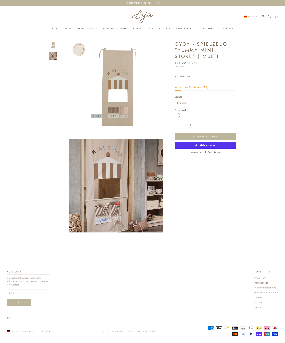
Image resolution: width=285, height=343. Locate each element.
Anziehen (164, 28)
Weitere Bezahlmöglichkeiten (205, 152)
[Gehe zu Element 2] (53, 56)
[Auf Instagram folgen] (8, 317)
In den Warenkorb (205, 136)
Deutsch (45, 331)
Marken (137, 28)
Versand (258, 307)
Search (258, 297)
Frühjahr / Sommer (115, 28)
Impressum (260, 277)
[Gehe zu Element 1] (53, 45)
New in (67, 28)
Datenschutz (261, 282)
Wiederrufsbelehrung (265, 287)
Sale (54, 28)
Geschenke (226, 28)
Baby (150, 28)
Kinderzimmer (205, 28)
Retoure (258, 302)
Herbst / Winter (87, 28)
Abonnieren (19, 302)
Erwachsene (183, 28)
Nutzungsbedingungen (266, 292)
